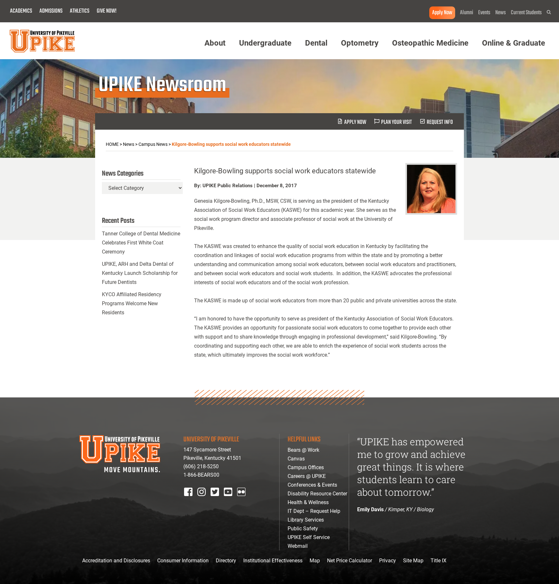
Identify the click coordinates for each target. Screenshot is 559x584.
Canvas (296, 459)
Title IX (438, 560)
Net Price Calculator (349, 560)
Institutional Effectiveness (272, 560)
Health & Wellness (308, 502)
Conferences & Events (312, 485)
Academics (21, 11)
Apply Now (442, 12)
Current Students (526, 12)
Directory (226, 560)
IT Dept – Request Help (314, 511)
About (214, 43)
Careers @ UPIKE (307, 476)
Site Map (413, 560)
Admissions (50, 11)
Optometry (359, 43)
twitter (217, 500)
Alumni (466, 12)
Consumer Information (183, 560)
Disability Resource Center (317, 494)
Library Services (306, 520)
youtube (232, 500)
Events (484, 12)
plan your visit (396, 122)
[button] (549, 12)
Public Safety (303, 528)
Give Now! (106, 11)
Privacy (387, 560)
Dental (316, 43)
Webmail (298, 546)
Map (315, 560)
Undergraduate (265, 43)
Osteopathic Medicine (430, 43)
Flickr (242, 500)
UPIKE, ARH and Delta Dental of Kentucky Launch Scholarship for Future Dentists (140, 273)
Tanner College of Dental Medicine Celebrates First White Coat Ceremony (141, 243)
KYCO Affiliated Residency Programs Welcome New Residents (131, 303)
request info (440, 122)
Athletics (79, 11)
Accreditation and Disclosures (116, 560)
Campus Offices (306, 467)
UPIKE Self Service (309, 537)
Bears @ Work (303, 450)
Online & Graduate (513, 43)
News (500, 12)
